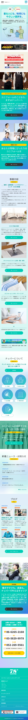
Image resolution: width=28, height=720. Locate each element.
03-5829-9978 (15, 638)
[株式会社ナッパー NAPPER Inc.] (5, 2)
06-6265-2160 (15, 632)
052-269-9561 (15, 645)
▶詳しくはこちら (22, 489)
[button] (1, 23)
